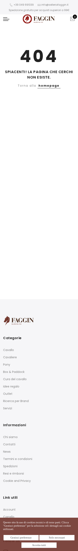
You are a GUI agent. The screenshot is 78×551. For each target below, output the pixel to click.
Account (9, 509)
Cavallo (8, 350)
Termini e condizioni (17, 459)
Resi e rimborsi (13, 473)
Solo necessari (57, 537)
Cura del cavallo (15, 379)
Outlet (7, 394)
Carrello (8, 517)
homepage (48, 86)
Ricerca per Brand (16, 401)
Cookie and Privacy (17, 481)
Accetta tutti (39, 545)
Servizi (7, 408)
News (7, 452)
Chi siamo (10, 437)
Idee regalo (11, 386)
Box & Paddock (14, 372)
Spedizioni (10, 466)
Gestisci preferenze (21, 537)
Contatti (9, 444)
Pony (6, 364)
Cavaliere (10, 357)
